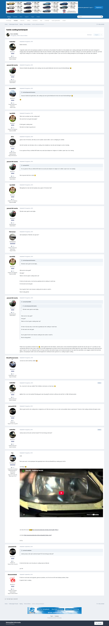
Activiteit (15, 16)
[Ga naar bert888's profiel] (12, 118)
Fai (12, 453)
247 (13, 373)
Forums (16, 20)
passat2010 (12, 406)
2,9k (13, 79)
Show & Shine (24, 35)
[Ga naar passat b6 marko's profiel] (12, 70)
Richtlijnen (35, 20)
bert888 (12, 113)
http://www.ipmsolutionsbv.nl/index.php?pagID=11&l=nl (45, 529)
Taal (51, 616)
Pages (32, 16)
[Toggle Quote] (22, 92)
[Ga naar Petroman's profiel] (12, 237)
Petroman (12, 232)
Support (27, 16)
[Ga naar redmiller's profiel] (8, 34)
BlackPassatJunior (12, 358)
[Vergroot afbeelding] (70, 68)
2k (13, 420)
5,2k (13, 467)
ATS (12, 136)
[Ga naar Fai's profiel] (12, 458)
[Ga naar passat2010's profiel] (12, 411)
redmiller (15, 34)
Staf (41, 20)
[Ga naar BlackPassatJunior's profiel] (12, 364)
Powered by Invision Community (54, 617)
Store (21, 16)
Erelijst (64, 20)
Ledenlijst (47, 20)
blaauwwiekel (12, 574)
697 (13, 56)
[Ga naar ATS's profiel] (12, 142)
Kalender (22, 20)
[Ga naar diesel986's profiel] (12, 93)
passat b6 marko (12, 65)
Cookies (57, 616)
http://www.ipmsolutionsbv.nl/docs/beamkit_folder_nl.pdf (37, 535)
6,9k (13, 103)
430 (13, 127)
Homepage (8, 20)
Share (90, 34)
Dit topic (96, 16)
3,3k (13, 151)
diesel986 (12, 88)
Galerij (28, 20)
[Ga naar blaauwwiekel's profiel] (12, 579)
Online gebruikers (56, 20)
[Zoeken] (101, 17)
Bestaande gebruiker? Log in (85, 7)
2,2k (13, 246)
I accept (99, 623)
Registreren (99, 7)
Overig (9, 16)
